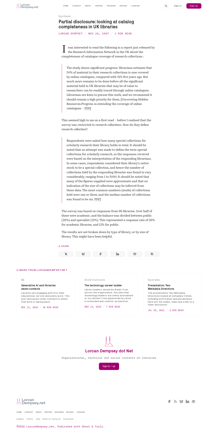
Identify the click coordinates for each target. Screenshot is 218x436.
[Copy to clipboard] (152, 254)
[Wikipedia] (199, 401)
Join (38, 419)
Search (20, 419)
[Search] (166, 6)
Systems (65, 16)
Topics (29, 419)
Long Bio (135, 6)
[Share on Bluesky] (83, 254)
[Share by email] (135, 254)
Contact (76, 6)
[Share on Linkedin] (117, 254)
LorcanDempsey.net (40, 426)
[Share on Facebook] (100, 254)
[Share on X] (66, 254)
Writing (99, 6)
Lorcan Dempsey (71, 33)
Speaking (111, 6)
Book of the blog (52, 419)
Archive (123, 6)
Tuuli (99, 426)
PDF (87, 108)
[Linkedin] (187, 401)
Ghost (86, 426)
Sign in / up (109, 366)
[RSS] (175, 401)
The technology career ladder (103, 285)
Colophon (68, 419)
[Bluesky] (181, 401)
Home (66, 6)
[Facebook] (169, 401)
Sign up (194, 5)
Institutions (95, 279)
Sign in (177, 5)
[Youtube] (193, 401)
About (88, 6)
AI (23, 279)
